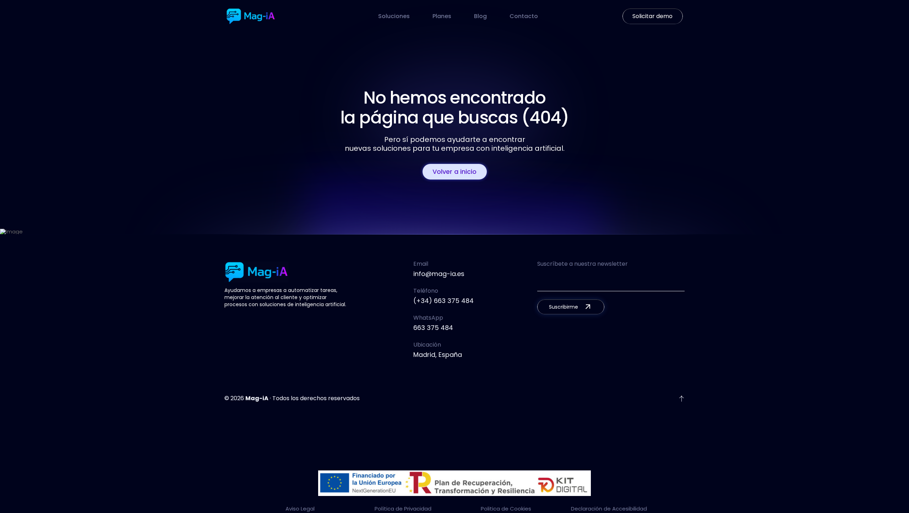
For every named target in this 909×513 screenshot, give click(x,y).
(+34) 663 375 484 (443, 300)
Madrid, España (437, 354)
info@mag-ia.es (438, 273)
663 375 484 (433, 327)
